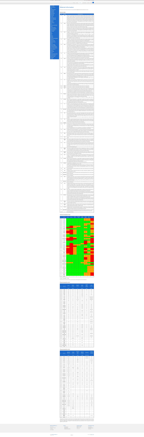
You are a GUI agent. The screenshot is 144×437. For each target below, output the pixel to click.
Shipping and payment (90, 427)
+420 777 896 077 (66, 427)
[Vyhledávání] (91, 2)
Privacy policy (89, 428)
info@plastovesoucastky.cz (67, 428)
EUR (93, 0)
